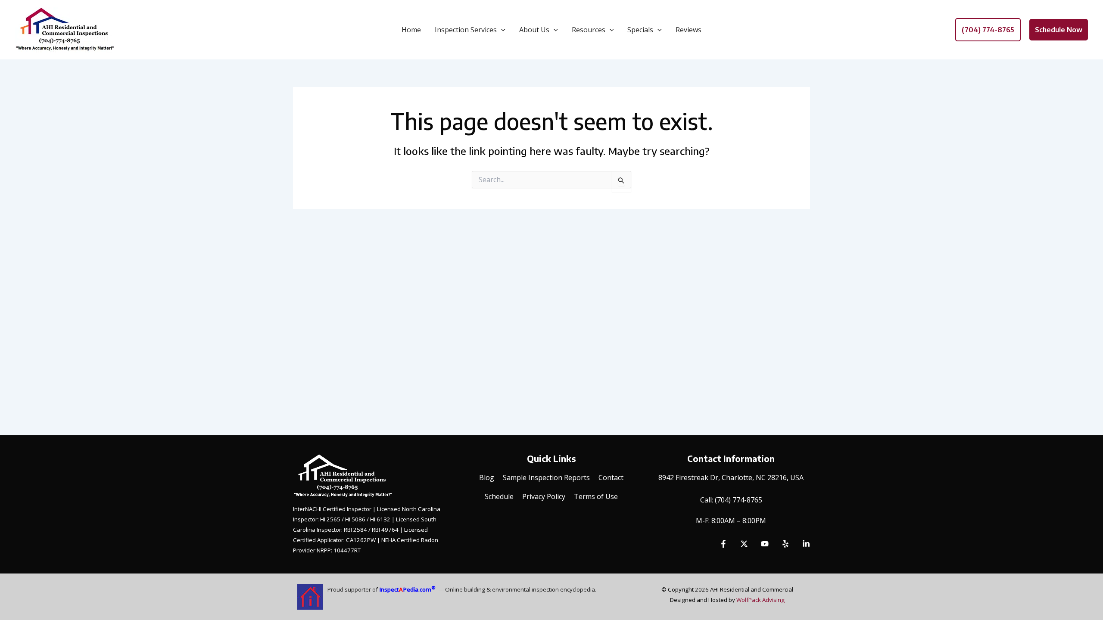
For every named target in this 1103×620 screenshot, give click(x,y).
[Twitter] (744, 544)
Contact (610, 477)
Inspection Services (466, 29)
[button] (501, 29)
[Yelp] (785, 544)
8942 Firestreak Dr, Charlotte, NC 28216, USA (731, 477)
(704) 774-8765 (738, 500)
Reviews (688, 29)
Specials (640, 29)
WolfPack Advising (760, 600)
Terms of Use (596, 496)
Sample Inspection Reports (546, 477)
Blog (486, 477)
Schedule (499, 496)
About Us (534, 29)
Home (411, 29)
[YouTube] (765, 544)
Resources (588, 29)
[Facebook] (723, 544)
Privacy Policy (543, 496)
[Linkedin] (806, 544)
